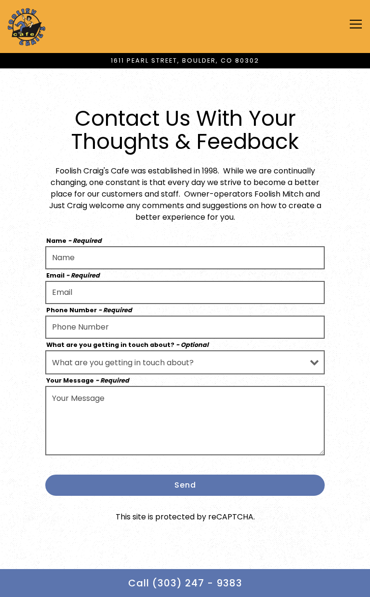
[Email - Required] (185, 292)
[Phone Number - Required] (185, 327)
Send (185, 485)
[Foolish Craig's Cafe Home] (26, 26)
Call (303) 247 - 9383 (185, 583)
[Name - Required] (185, 257)
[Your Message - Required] (185, 420)
